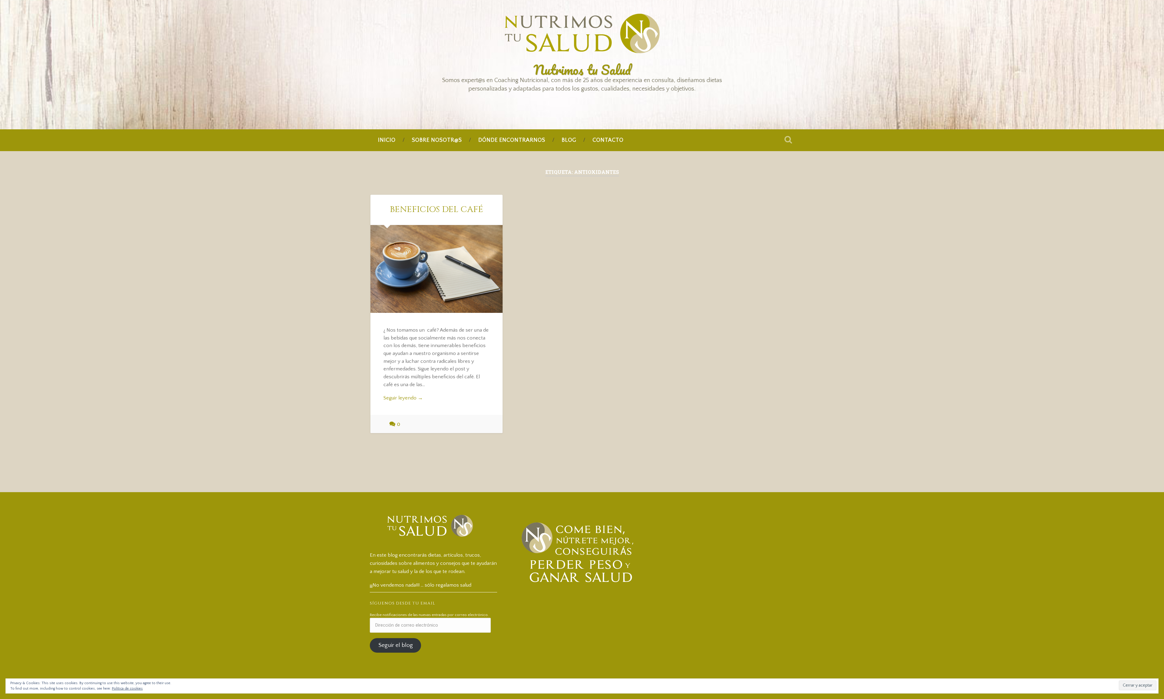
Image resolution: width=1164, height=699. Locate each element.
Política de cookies (127, 689)
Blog (569, 140)
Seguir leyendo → (403, 398)
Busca (788, 139)
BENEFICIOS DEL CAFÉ (436, 209)
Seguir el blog (395, 645)
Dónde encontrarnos (511, 140)
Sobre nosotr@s (437, 140)
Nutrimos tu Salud (582, 69)
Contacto (608, 140)
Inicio (387, 140)
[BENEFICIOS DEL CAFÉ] (436, 269)
